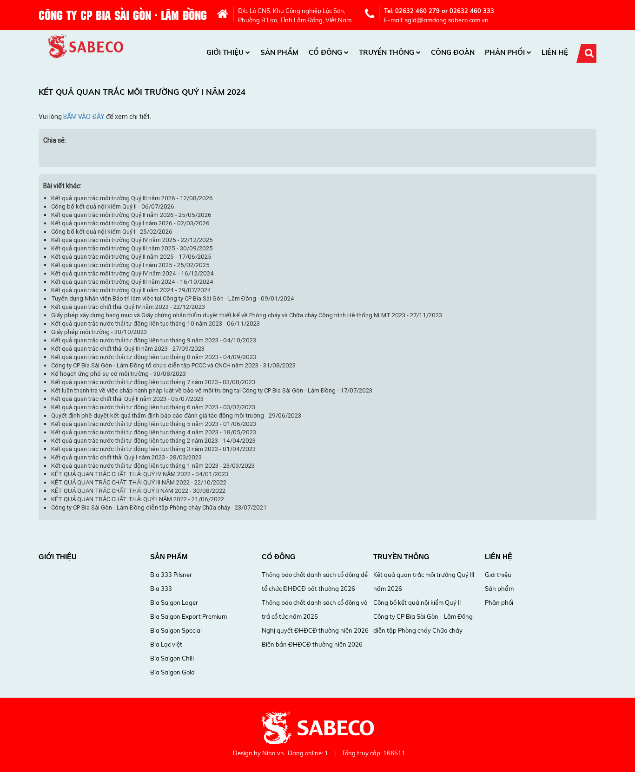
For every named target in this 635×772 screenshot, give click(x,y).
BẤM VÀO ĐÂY (84, 116)
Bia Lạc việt (166, 644)
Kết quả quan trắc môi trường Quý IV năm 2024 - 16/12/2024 (132, 273)
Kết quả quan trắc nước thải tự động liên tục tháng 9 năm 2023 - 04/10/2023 (153, 340)
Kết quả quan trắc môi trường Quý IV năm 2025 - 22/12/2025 (132, 239)
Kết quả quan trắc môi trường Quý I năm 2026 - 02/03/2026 (130, 223)
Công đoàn (453, 52)
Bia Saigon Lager (174, 602)
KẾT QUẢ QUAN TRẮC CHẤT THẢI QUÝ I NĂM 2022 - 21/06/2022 (137, 499)
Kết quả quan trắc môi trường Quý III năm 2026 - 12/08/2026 (132, 198)
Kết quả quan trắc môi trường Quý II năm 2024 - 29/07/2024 (131, 290)
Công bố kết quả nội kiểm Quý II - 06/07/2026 (112, 206)
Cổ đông (325, 52)
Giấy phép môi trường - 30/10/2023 (99, 331)
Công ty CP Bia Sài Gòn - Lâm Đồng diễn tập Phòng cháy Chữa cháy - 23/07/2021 (159, 507)
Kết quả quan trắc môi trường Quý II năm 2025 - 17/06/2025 (131, 256)
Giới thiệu (225, 52)
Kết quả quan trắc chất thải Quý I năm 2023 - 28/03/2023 (126, 457)
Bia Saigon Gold (172, 672)
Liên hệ (555, 52)
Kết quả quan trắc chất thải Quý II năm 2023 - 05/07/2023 (127, 398)
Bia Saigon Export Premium (188, 616)
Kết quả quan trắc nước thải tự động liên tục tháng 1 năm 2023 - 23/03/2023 (153, 465)
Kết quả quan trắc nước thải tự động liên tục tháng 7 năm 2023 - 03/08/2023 (153, 382)
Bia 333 (161, 588)
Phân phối (505, 52)
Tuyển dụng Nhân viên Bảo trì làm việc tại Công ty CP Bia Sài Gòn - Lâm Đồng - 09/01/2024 (172, 298)
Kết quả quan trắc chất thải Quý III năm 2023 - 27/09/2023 (128, 348)
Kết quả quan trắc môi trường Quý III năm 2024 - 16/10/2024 (132, 281)
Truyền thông (386, 52)
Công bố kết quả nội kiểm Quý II (417, 602)
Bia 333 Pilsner (171, 574)
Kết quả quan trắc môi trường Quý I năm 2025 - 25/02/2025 (130, 265)
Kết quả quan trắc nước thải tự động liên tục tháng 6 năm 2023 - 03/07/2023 (153, 407)
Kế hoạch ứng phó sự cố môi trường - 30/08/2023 (118, 373)
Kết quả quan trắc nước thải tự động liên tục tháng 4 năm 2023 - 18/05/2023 (153, 432)
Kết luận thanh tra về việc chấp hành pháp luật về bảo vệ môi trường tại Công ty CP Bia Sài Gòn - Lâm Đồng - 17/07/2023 (211, 390)
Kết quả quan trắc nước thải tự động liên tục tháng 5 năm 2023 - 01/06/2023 (153, 423)
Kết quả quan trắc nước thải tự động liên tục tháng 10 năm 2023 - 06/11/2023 (155, 323)
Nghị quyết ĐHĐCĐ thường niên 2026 (315, 630)
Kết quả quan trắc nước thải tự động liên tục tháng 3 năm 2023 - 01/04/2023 (153, 448)
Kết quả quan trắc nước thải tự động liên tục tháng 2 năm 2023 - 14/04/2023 (153, 440)
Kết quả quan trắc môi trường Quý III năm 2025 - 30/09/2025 (132, 248)
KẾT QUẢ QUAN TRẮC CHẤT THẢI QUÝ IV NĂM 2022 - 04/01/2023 (139, 474)
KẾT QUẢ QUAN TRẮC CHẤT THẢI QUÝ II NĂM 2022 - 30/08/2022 (138, 490)
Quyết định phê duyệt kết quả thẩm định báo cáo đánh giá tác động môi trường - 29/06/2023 (176, 415)
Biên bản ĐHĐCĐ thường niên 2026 (312, 644)
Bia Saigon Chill (172, 658)
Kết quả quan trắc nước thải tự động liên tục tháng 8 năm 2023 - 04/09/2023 (153, 356)
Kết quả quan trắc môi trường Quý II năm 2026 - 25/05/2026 (131, 214)
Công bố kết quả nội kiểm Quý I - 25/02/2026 (111, 231)
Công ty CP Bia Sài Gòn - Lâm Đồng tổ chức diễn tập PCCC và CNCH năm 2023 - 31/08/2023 (173, 365)
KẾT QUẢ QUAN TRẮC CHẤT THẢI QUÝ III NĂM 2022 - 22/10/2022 (138, 482)
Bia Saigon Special (176, 630)
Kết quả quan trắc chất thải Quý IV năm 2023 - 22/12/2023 (128, 306)
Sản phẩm (279, 52)
